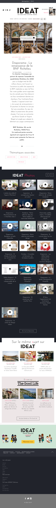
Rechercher (9, 10)
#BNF (34, 157)
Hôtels (14, 400)
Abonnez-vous (28, 442)
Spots (3, 469)
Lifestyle (4, 463)
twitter (3, 10)
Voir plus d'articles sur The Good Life (28, 418)
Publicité (5, 453)
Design (3, 464)
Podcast (42, 19)
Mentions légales (8, 451)
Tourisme (4, 466)
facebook (5, 10)
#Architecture (11, 157)
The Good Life (25, 1)
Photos (3, 473)
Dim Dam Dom (5, 490)
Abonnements (5, 477)
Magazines (4, 479)
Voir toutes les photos (26, 38)
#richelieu (21, 162)
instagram (7, 10)
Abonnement (20, 453)
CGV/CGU (17, 451)
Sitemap (28, 453)
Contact (12, 453)
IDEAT (32, 1)
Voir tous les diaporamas (28, 331)
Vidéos (45, 19)
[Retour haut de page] (52, 452)
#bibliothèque (24, 157)
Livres (3, 480)
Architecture (26, 57)
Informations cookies (28, 451)
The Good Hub (5, 488)
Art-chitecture (16, 57)
